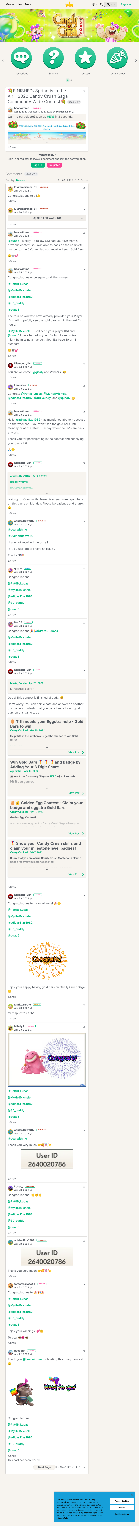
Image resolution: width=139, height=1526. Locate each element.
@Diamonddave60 (22, 487)
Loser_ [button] (18, 1186)
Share (12, 147)
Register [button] (54, 165)
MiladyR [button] (19, 1026)
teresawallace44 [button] (24, 1284)
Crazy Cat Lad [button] (19, 730)
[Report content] (83, 91)
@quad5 (13, 240)
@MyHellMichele (19, 290)
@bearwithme (19, 481)
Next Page (44, 1467)
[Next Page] (82, 180)
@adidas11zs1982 (20, 296)
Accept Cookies (122, 1501)
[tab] (68, 80)
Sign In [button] (38, 165)
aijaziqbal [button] (16, 771)
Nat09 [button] (18, 622)
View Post (74, 752)
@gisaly (37, 372)
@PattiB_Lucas (18, 284)
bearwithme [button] (21, 108)
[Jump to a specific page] (86, 180)
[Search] (101, 4)
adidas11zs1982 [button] (20, 476)
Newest (21, 180)
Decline (122, 1507)
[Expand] (47, 142)
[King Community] (69, 4)
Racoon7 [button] (19, 1350)
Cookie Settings (122, 1514)
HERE (51, 116)
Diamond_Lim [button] (63, 111)
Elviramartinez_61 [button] (25, 187)
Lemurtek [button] (20, 385)
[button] (10, 110)
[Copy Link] (73, 112)
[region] (94, 1507)
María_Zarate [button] (18, 683)
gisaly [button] (18, 568)
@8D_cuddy (16, 303)
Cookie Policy (63, 1518)
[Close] (132, 1495)
